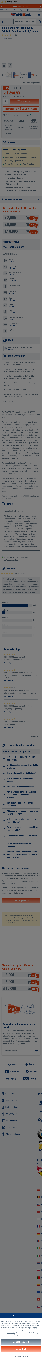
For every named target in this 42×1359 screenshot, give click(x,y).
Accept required (21, 1342)
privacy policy (10, 1333)
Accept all (21, 1349)
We (2, 1321)
